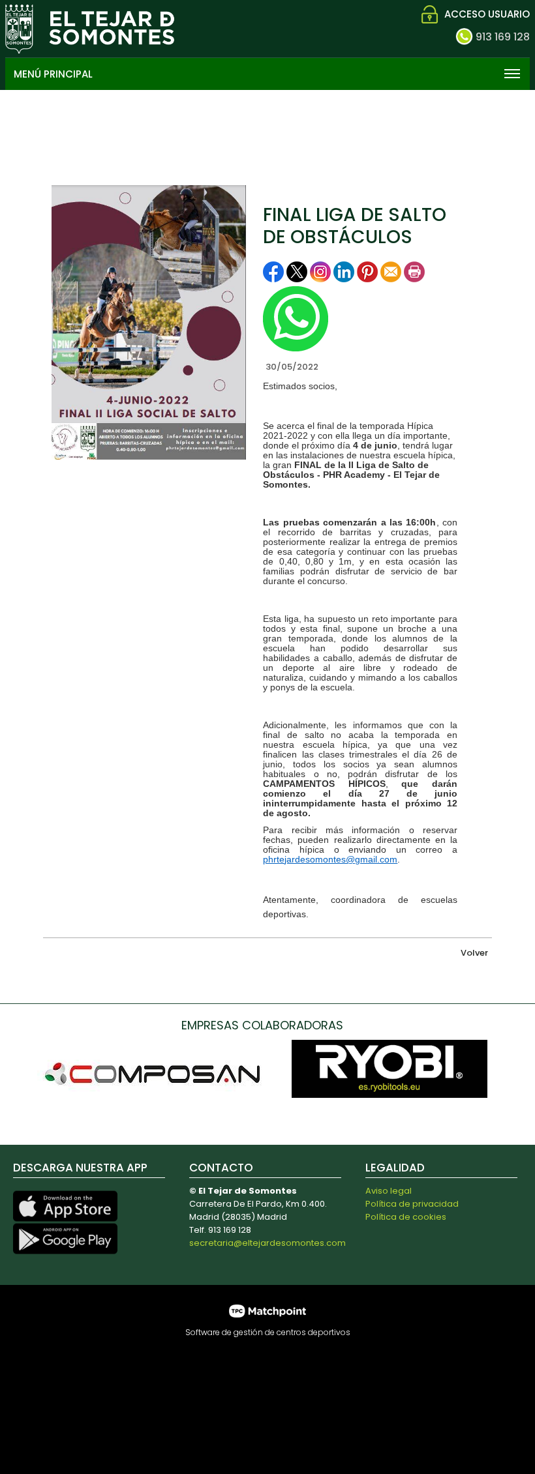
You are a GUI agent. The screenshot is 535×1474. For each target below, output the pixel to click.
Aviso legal (388, 1191)
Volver (474, 953)
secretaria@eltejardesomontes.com (267, 1243)
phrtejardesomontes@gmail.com (330, 859)
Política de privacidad (412, 1204)
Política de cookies (405, 1217)
